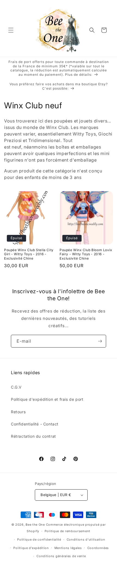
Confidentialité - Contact (35, 424)
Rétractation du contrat (33, 436)
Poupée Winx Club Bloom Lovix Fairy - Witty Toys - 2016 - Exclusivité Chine (86, 254)
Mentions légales (68, 548)
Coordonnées (98, 548)
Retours (18, 411)
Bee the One (35, 524)
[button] (11, 30)
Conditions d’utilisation (86, 539)
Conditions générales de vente (61, 556)
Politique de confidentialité (39, 539)
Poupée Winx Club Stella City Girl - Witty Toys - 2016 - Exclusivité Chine (29, 254)
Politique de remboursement (67, 531)
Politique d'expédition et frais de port (47, 399)
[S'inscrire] (100, 341)
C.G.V (16, 387)
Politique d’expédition (31, 548)
